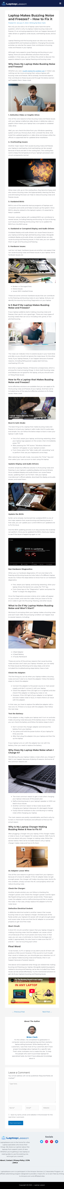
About (2, 1160)
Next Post (47, 1012)
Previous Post (18, 1012)
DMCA (15, 1163)
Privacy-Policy (19, 1160)
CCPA (28, 1160)
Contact (9, 1160)
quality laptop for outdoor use (34, 71)
